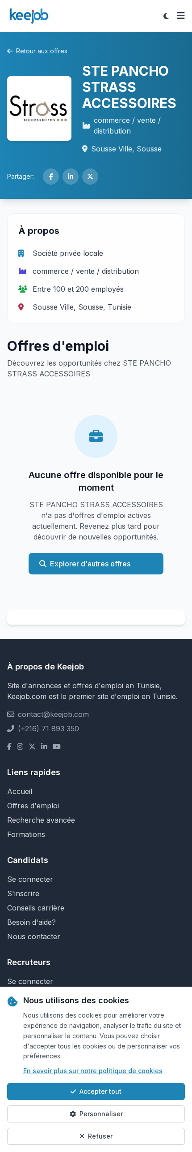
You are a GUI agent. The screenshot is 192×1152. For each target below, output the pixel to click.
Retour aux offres (41, 51)
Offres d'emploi (33, 805)
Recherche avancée (41, 819)
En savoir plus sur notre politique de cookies (93, 1070)
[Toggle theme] (166, 16)
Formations (26, 834)
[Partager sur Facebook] (51, 176)
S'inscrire (23, 893)
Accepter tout (100, 1091)
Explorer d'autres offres (90, 563)
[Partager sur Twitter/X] (90, 176)
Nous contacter (33, 936)
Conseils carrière (35, 907)
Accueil (19, 791)
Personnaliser (101, 1113)
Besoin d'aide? (31, 922)
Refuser (100, 1136)
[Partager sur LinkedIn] (71, 176)
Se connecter (30, 879)
